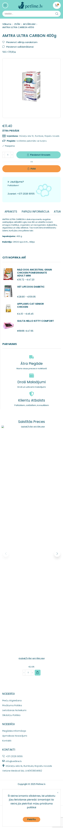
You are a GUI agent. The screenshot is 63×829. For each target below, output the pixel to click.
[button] (5, 5)
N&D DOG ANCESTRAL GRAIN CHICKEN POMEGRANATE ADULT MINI (34, 272)
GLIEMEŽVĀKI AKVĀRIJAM (31, 658)
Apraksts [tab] (11, 211)
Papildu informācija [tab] (35, 211)
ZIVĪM (17, 24)
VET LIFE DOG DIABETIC (31, 286)
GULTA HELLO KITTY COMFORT (35, 320)
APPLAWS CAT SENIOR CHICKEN (30, 305)
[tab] (10, 211)
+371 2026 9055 (26, 193)
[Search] (57, 14)
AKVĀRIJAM (29, 24)
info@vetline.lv (14, 761)
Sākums (6, 24)
